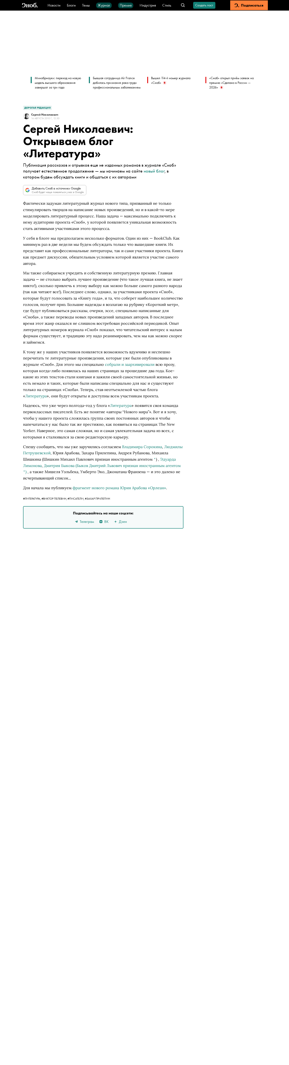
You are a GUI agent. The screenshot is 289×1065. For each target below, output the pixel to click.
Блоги (71, 5)
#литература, (32, 498)
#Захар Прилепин (97, 498)
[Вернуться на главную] (30, 5)
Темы (86, 5)
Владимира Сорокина (142, 446)
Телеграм (87, 521)
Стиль (166, 5)
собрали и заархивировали (129, 364)
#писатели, (76, 498)
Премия (126, 5)
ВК (106, 521)
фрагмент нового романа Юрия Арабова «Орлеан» (119, 487)
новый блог (154, 171)
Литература (36, 396)
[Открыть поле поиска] (183, 5)
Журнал (104, 5)
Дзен (123, 521)
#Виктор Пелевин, (54, 498)
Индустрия (148, 5)
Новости (54, 5)
